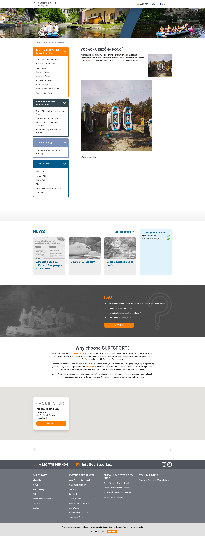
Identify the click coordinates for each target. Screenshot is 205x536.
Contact (39, 193)
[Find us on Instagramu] (164, 464)
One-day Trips (42, 72)
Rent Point (41, 68)
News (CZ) (41, 176)
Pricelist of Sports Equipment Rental (50, 131)
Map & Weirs (42, 85)
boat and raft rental (76, 353)
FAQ (38, 184)
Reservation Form (44, 93)
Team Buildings (148, 475)
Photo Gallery (42, 180)
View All (119, 325)
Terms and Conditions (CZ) (48, 188)
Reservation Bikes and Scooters (46, 124)
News (45, 43)
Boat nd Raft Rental (81, 475)
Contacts (36, 508)
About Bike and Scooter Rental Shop (50, 112)
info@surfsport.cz (97, 464)
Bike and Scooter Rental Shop (119, 477)
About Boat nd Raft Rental (79, 480)
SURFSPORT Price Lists (47, 80)
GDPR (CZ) (37, 503)
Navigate (51, 423)
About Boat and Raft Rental (48, 59)
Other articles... (125, 232)
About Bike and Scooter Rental (116, 483)
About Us (40, 172)
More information (97, 532)
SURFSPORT (37, 43)
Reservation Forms (76, 517)
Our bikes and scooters (47, 118)
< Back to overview (88, 157)
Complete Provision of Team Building (49, 152)
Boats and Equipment (46, 64)
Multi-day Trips (43, 76)
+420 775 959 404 (147, 4)
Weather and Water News (47, 89)
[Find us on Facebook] (169, 464)
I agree (111, 532)
